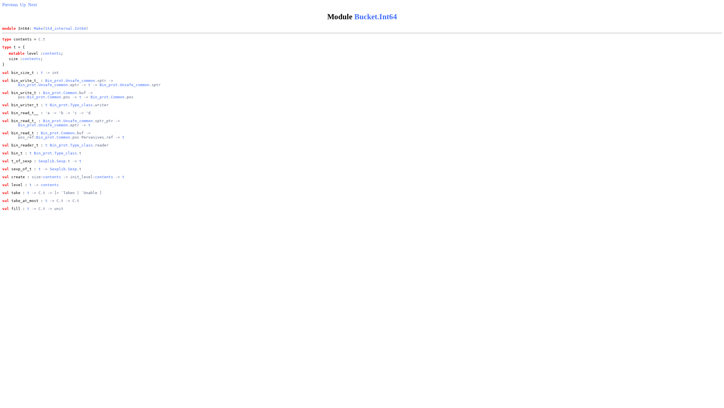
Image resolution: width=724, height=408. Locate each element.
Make (38, 28)
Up (23, 4)
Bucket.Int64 (375, 16)
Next (32, 4)
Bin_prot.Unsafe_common (70, 80)
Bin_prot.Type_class (71, 105)
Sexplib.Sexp (52, 161)
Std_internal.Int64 (65, 28)
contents (52, 53)
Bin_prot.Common (60, 93)
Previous (10, 4)
